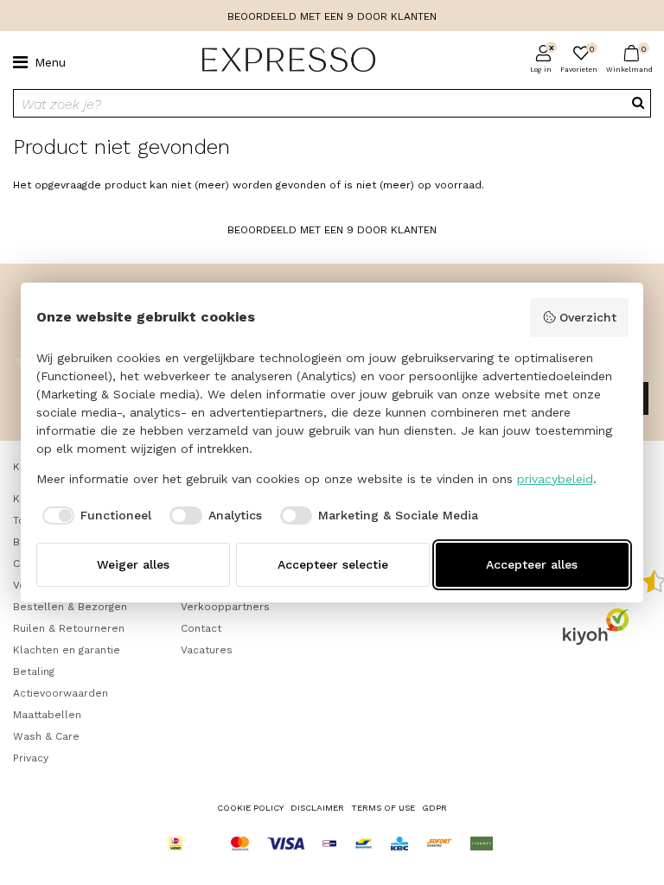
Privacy (30, 758)
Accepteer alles (532, 564)
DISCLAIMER (317, 807)
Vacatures (207, 650)
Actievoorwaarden (60, 693)
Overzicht (587, 317)
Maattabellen (47, 715)
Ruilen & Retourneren (68, 628)
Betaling (33, 671)
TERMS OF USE (383, 807)
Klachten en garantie (66, 650)
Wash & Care (46, 736)
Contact (201, 628)
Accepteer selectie (333, 564)
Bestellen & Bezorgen (70, 607)
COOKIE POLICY (250, 807)
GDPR (434, 807)
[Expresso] (281, 60)
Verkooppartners (225, 607)
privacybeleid (555, 479)
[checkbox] (94, 515)
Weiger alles (133, 564)
